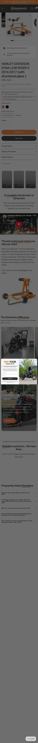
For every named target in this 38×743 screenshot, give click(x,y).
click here (12, 382)
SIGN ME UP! (10, 378)
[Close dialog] (36, 360)
